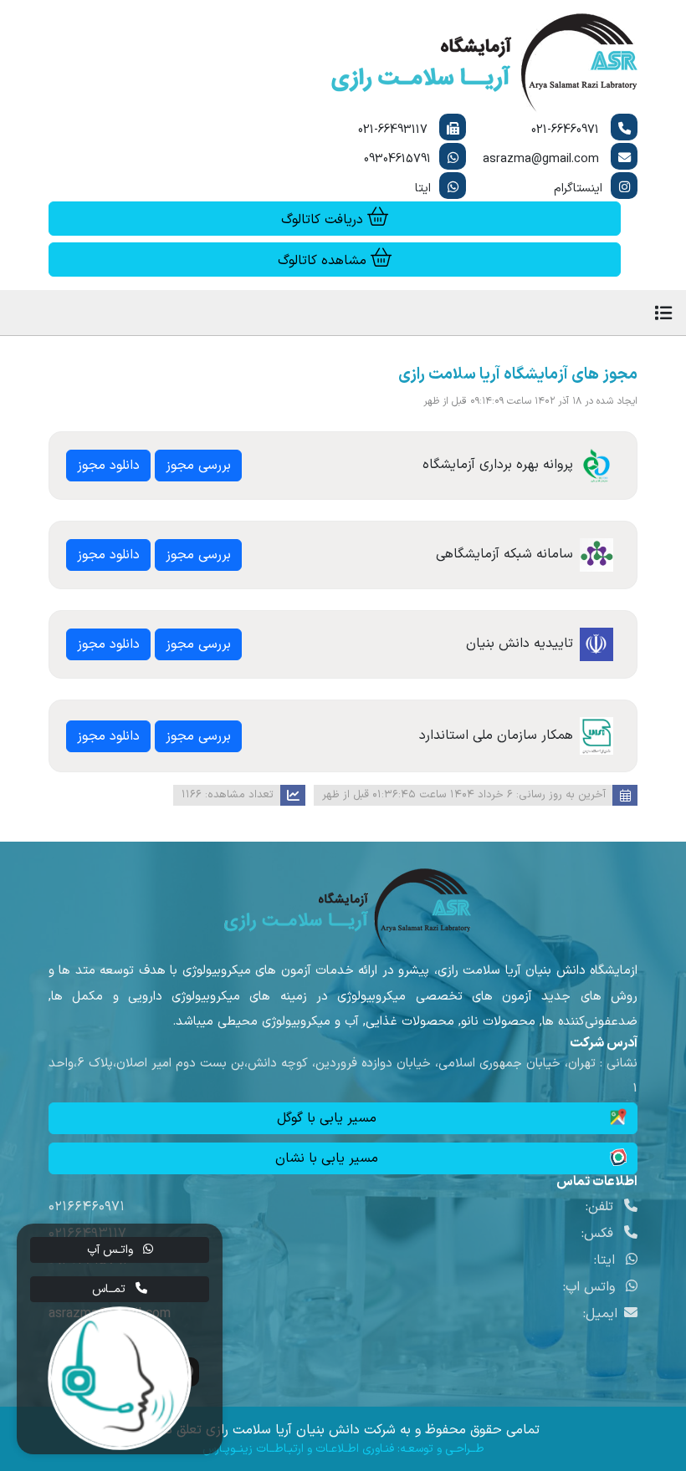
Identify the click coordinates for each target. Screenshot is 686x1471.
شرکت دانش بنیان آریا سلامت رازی (301, 1430)
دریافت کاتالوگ (324, 220)
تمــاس (110, 1289)
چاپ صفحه (139, 376)
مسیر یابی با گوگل (326, 1118)
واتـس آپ (111, 1250)
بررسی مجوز (198, 466)
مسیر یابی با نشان (326, 1158)
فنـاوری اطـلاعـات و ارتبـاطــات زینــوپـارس (298, 1449)
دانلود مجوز (108, 466)
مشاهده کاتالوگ (324, 261)
